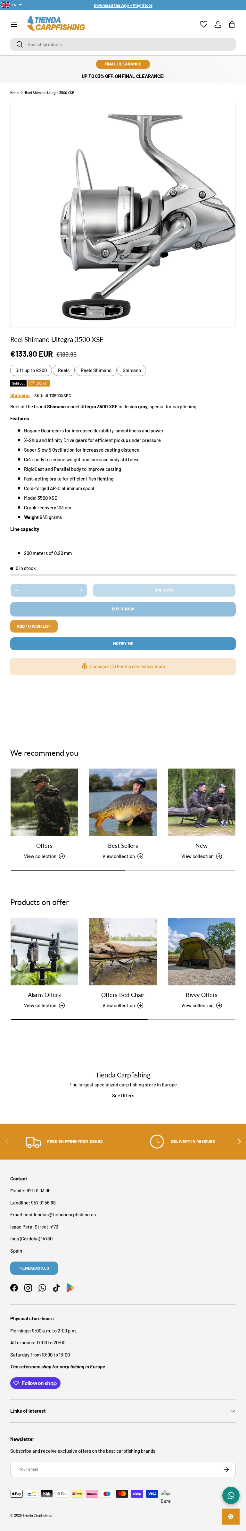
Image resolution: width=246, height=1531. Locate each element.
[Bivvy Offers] (201, 951)
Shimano (132, 370)
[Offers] (44, 802)
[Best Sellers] (123, 802)
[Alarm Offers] (44, 951)
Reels (64, 370)
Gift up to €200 (31, 370)
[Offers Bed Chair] (123, 951)
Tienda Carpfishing (37, 1515)
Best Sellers (123, 845)
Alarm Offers (44, 994)
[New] (201, 802)
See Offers (123, 1095)
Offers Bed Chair (122, 994)
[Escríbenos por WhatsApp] (231, 1495)
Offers (44, 845)
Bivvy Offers (201, 994)
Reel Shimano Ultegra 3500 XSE (49, 92)
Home (14, 92)
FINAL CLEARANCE (123, 63)
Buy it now (123, 608)
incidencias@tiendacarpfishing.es (60, 1214)
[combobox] (123, 44)
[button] (232, 24)
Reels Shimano (96, 370)
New (201, 845)
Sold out (164, 589)
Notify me (123, 643)
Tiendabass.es (34, 1268)
